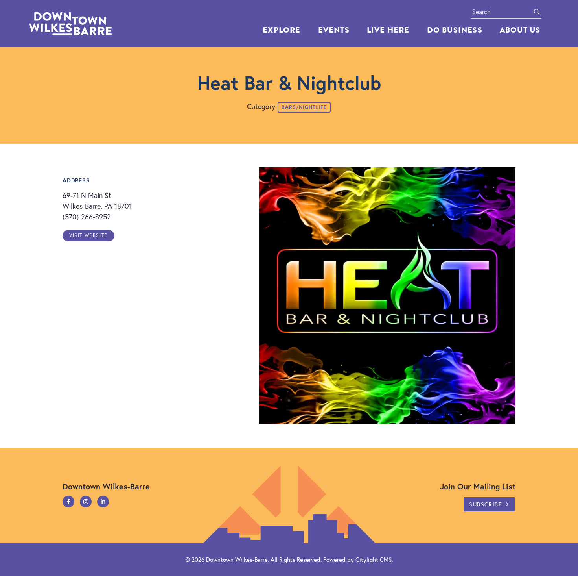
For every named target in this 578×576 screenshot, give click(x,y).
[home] (88, 23)
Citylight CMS (373, 559)
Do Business (454, 30)
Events (334, 30)
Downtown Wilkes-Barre (237, 559)
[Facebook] (68, 501)
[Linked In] (103, 501)
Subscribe (485, 504)
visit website (88, 235)
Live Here (388, 30)
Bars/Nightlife (304, 107)
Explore (281, 30)
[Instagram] (86, 501)
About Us (520, 30)
